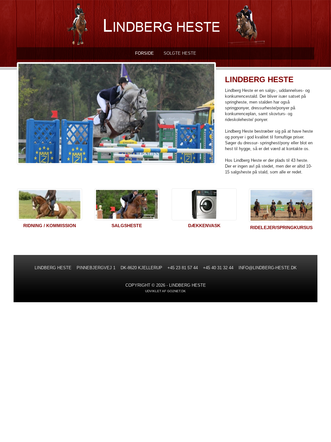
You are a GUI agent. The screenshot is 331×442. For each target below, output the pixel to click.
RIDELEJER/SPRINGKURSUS (281, 227)
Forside (144, 53)
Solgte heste (180, 53)
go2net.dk (176, 291)
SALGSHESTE (127, 225)
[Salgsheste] (126, 205)
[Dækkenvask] (204, 205)
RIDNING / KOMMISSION (49, 225)
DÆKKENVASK (204, 225)
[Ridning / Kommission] (49, 205)
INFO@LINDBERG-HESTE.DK (268, 267)
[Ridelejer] (281, 206)
